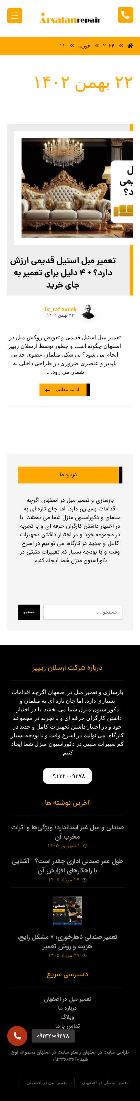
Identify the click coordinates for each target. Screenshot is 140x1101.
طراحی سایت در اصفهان (106, 1052)
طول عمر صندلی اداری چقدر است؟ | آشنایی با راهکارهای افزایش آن (67, 866)
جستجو (28, 612)
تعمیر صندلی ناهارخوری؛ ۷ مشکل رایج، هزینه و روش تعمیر (67, 941)
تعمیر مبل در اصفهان (67, 999)
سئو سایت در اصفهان (57, 1052)
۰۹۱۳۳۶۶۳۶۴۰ (65, 1059)
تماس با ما (67, 1026)
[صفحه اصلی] (130, 46)
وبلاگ (67, 1017)
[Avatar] (88, 311)
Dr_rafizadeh (60, 310)
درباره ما (67, 1008)
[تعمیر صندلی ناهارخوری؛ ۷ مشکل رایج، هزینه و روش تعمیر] (67, 910)
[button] (17, 1036)
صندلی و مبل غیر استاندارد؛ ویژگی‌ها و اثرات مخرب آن (67, 832)
